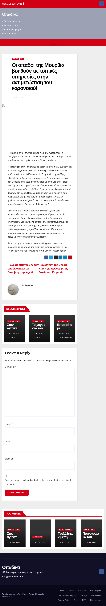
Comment (10, 367)
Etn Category (95, 591)
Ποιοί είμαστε (95, 600)
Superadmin (65, 338)
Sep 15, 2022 (40, 542)
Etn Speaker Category (67, 595)
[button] (102, 42)
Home (61, 591)
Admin (12, 338)
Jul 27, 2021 (65, 542)
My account (96, 595)
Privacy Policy (64, 600)
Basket (71, 591)
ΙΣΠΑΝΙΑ (15, 59)
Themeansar (7, 597)
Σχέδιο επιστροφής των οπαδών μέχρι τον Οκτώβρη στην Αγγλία (23, 268)
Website (9, 459)
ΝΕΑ (21, 59)
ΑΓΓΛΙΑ (35, 321)
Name (8, 424)
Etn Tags (83, 595)
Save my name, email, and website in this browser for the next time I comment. (38, 482)
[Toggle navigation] (54, 42)
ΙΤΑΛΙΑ (61, 530)
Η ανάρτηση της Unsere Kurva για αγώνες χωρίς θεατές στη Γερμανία (53, 268)
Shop (76, 600)
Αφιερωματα (37, 537)
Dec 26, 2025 (14, 542)
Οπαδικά (9, 14)
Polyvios (29, 285)
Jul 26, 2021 (91, 542)
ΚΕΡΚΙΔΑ (68, 530)
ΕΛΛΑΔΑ (61, 321)
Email (8, 441)
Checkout (82, 591)
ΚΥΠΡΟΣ (11, 321)
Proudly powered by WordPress (15, 594)
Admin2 (38, 338)
